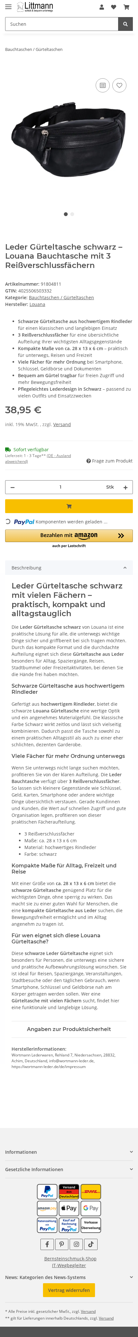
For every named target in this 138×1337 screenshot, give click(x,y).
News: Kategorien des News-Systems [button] (45, 1277)
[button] (102, 7)
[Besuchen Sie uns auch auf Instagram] (76, 1244)
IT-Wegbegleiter (69, 1265)
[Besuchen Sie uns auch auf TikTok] (90, 1244)
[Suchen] (125, 24)
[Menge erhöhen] (125, 487)
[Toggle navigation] (8, 4)
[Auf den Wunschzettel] (119, 85)
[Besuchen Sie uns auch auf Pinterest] (61, 1244)
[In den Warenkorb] (10, 69)
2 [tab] (72, 214)
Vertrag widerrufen (69, 1290)
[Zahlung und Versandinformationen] (69, 1191)
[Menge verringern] (12, 487)
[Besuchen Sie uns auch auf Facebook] (47, 1244)
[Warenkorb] (126, 7)
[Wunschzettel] (114, 7)
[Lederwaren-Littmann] (35, 7)
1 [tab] (66, 214)
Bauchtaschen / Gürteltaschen (61, 297)
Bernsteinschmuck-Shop (70, 1259)
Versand (62, 424)
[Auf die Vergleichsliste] (103, 85)
